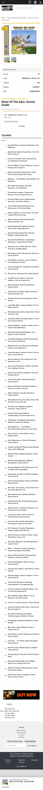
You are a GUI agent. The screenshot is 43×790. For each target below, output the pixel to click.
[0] (41, 3)
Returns (35, 760)
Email (22, 737)
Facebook (22, 730)
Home (3, 18)
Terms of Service (21, 761)
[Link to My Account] (35, 2)
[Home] (7, 8)
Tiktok (22, 735)
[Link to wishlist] (29, 2)
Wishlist (22, 126)
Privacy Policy (8, 761)
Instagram (22, 733)
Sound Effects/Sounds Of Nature (16, 18)
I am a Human (31, 746)
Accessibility (21, 766)
